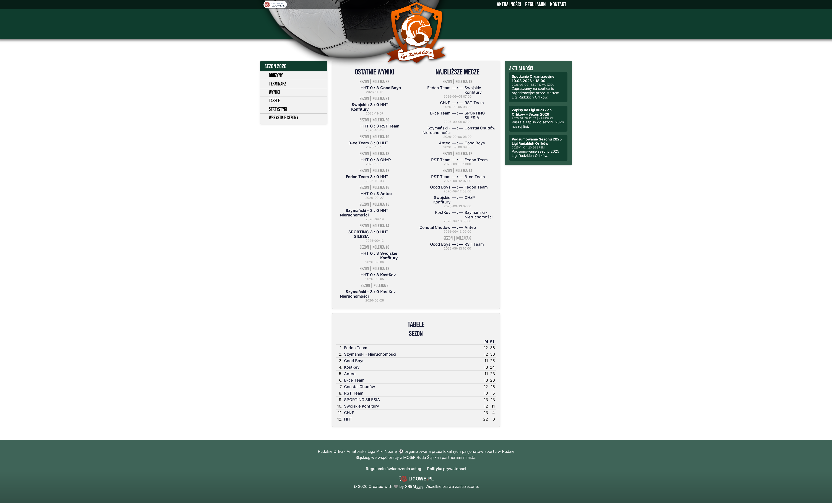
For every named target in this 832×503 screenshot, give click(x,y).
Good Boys (354, 360)
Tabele (274, 101)
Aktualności (509, 4)
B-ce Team (354, 380)
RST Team (353, 393)
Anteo (350, 373)
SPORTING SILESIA (362, 399)
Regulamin (535, 4)
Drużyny (276, 76)
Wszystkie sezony (283, 118)
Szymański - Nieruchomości (370, 354)
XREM (414, 486)
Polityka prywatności (446, 468)
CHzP (349, 412)
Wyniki (274, 92)
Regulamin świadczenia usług (393, 468)
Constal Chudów (359, 386)
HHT (348, 419)
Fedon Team (355, 347)
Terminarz (277, 84)
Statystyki (278, 109)
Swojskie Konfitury (361, 406)
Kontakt (558, 4)
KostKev (351, 367)
